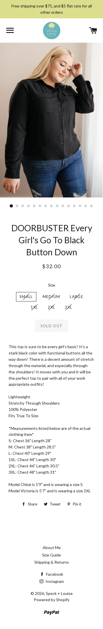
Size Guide (51, 554)
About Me (52, 547)
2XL (51, 307)
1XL (34, 307)
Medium (51, 296)
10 (63, 206)
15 (91, 206)
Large (76, 296)
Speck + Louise (59, 593)
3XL (68, 307)
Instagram (54, 581)
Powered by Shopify (52, 599)
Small (26, 296)
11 (69, 206)
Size (51, 285)
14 (86, 206)
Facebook (54, 574)
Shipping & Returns (51, 562)
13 (80, 206)
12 (74, 206)
